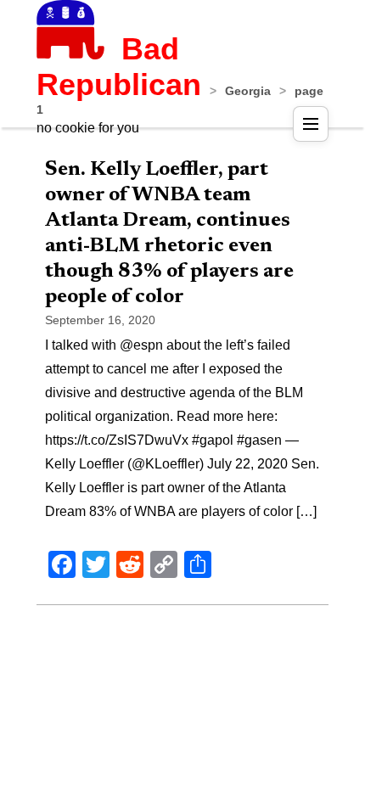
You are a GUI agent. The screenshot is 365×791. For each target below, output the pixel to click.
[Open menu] (310, 124)
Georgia (248, 91)
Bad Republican (118, 66)
